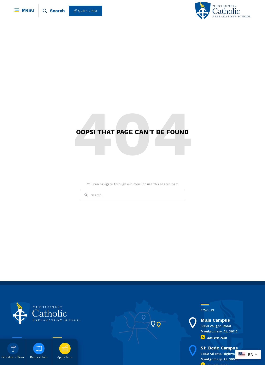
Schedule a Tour (12, 357)
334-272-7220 (217, 337)
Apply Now (65, 357)
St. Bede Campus (219, 347)
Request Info (39, 357)
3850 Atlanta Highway (218, 354)
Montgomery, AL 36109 (219, 359)
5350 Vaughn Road (216, 326)
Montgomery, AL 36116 (219, 331)
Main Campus (215, 320)
